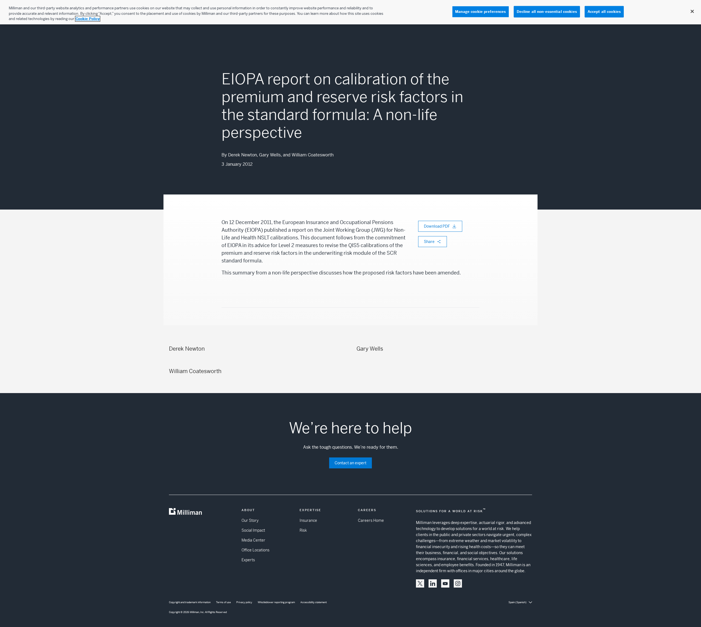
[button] (420, 583)
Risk (303, 530)
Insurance (308, 520)
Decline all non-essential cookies (547, 11)
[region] (350, 12)
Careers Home (371, 520)
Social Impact (253, 530)
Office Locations (255, 550)
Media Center (253, 540)
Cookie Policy (88, 18)
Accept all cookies (604, 11)
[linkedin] (433, 583)
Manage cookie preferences (480, 11)
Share (429, 241)
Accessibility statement (313, 602)
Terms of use (223, 602)
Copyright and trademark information (190, 602)
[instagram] (458, 583)
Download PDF (437, 226)
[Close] (692, 11)
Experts (248, 559)
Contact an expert (350, 462)
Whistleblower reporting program (276, 602)
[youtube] (445, 583)
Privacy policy (244, 602)
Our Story (250, 520)
